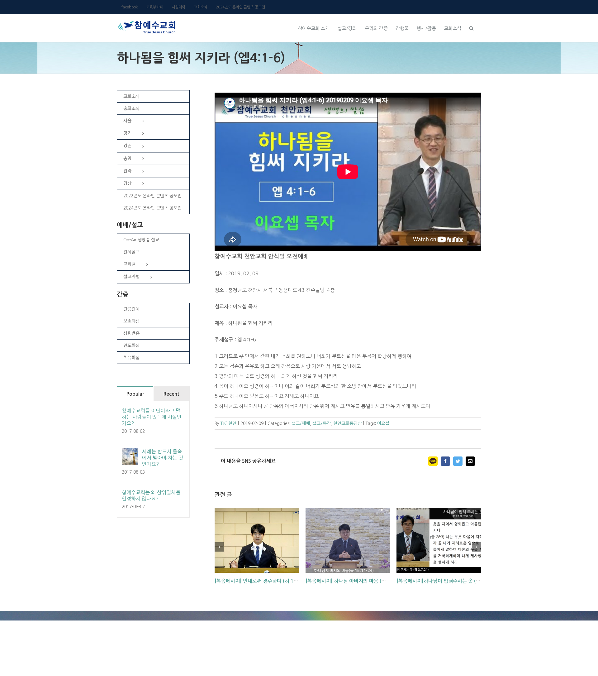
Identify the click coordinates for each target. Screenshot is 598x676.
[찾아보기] (471, 27)
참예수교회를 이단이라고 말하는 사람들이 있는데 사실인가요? (152, 417)
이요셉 (383, 423)
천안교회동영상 (347, 423)
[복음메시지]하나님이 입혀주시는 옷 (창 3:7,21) (447, 581)
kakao (433, 461)
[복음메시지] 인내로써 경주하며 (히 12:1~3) (262, 581)
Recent (171, 394)
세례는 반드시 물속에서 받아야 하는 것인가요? (162, 457)
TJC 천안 (228, 423)
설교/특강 (321, 423)
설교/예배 (301, 423)
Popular (135, 394)
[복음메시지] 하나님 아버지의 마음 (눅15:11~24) (358, 581)
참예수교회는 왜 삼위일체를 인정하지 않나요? (151, 495)
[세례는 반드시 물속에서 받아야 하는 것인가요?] (130, 453)
